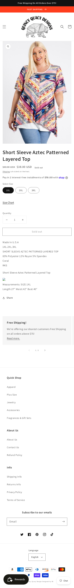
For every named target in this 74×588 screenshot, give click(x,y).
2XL (21, 190)
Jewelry (11, 402)
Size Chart (8, 202)
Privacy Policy (14, 492)
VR (52, 581)
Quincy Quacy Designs (34, 581)
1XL (8, 190)
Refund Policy (14, 455)
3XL (34, 190)
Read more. (13, 338)
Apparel (11, 386)
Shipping (6, 171)
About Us (12, 439)
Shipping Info (14, 476)
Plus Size (12, 394)
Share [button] (10, 297)
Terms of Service (16, 500)
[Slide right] (45, 350)
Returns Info (14, 484)
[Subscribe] (63, 521)
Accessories (13, 410)
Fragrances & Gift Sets (19, 418)
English (35, 557)
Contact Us (13, 447)
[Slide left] (29, 350)
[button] (4, 27)
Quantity (7, 213)
